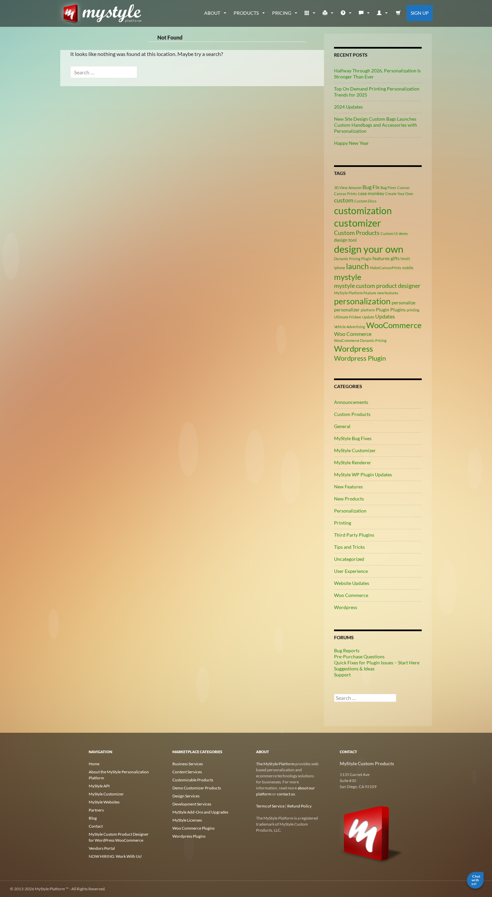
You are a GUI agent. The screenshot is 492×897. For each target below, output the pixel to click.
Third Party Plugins (354, 535)
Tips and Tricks (349, 547)
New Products (349, 498)
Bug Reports (346, 650)
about (212, 13)
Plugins (398, 309)
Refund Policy (299, 806)
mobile (407, 267)
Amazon (354, 187)
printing (413, 310)
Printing (342, 523)
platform (368, 310)
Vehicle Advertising (349, 326)
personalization (362, 301)
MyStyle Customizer (355, 450)
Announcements (351, 402)
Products (246, 13)
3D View (340, 187)
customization (363, 210)
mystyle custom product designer (377, 285)
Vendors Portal (102, 848)
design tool (345, 240)
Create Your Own (399, 193)
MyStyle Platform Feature (355, 293)
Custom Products (357, 232)
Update (368, 317)
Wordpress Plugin (360, 358)
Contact (96, 826)
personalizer (347, 309)
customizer (357, 223)
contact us (286, 793)
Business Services (187, 763)
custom (343, 200)
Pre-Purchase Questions (359, 656)
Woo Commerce (353, 334)
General (342, 426)
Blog (93, 818)
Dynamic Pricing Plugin (353, 258)
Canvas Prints (345, 193)
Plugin (382, 309)
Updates (385, 316)
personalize (403, 302)
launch (357, 266)
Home (94, 763)
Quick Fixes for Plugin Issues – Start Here (376, 662)
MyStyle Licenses (187, 820)
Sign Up (420, 13)
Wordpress (353, 348)
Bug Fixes (388, 187)
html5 (405, 258)
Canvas (403, 187)
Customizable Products (192, 779)
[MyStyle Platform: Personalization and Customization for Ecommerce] (371, 832)
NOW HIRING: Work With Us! (115, 856)
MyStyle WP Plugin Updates (363, 474)
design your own (368, 249)
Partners (96, 810)
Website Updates (351, 583)
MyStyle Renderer (352, 462)
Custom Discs (365, 201)
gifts (395, 258)
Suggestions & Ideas (354, 668)
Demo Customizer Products (196, 787)
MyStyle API (99, 785)
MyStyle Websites (104, 801)
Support (342, 674)
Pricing (281, 13)
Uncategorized (349, 559)
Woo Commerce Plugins (193, 828)
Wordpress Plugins (189, 836)
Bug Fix (371, 187)
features (381, 258)
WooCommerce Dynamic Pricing (360, 340)
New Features (348, 486)
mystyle (347, 277)
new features (387, 293)
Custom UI (389, 233)
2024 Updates (348, 107)
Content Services (187, 771)
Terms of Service (270, 806)
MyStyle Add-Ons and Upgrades (200, 812)
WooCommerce (394, 325)
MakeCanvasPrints (385, 267)
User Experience (351, 571)
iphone (339, 267)
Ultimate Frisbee (347, 317)
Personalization (350, 511)
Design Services (185, 795)
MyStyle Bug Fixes (353, 438)
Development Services (191, 803)
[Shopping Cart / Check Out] (398, 13)
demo (403, 233)
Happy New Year (351, 143)
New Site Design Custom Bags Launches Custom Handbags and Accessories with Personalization (375, 125)
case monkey (371, 193)
